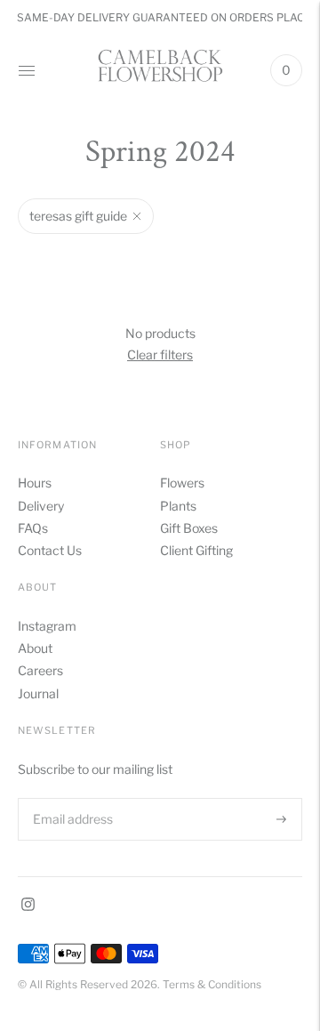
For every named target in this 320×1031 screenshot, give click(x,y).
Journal (38, 693)
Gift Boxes (189, 528)
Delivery (41, 505)
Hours (35, 482)
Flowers (182, 482)
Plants (178, 505)
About (35, 648)
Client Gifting (196, 550)
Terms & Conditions (212, 984)
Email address (71, 797)
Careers (40, 670)
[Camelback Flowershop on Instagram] (28, 906)
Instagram (47, 625)
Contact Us (50, 550)
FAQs (33, 528)
